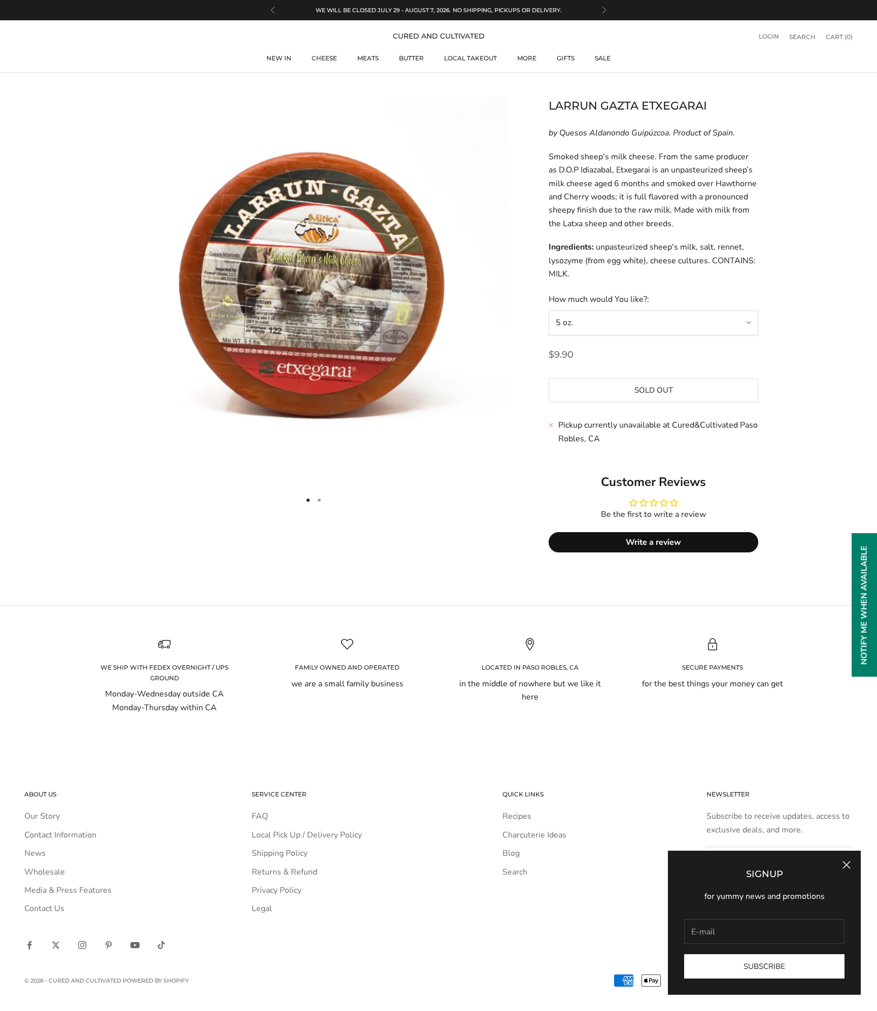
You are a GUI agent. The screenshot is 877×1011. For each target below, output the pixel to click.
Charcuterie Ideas (534, 835)
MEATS (368, 58)
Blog (511, 853)
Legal (262, 908)
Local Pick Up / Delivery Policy (307, 835)
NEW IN (278, 58)
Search (514, 872)
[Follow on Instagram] (82, 945)
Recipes (516, 816)
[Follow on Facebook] (29, 945)
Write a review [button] (653, 542)
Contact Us (44, 908)
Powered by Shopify (156, 980)
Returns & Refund (284, 872)
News (35, 853)
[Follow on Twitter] (56, 945)
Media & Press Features (68, 890)
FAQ (260, 816)
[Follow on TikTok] (161, 945)
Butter (411, 58)
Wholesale (44, 872)
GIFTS (566, 58)
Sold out (653, 390)
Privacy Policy (276, 890)
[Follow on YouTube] (135, 945)
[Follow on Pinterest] (109, 945)
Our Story (42, 816)
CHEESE (324, 58)
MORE (526, 58)
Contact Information (60, 835)
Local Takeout (470, 58)
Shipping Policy (280, 853)
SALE (603, 58)
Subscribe (764, 966)
